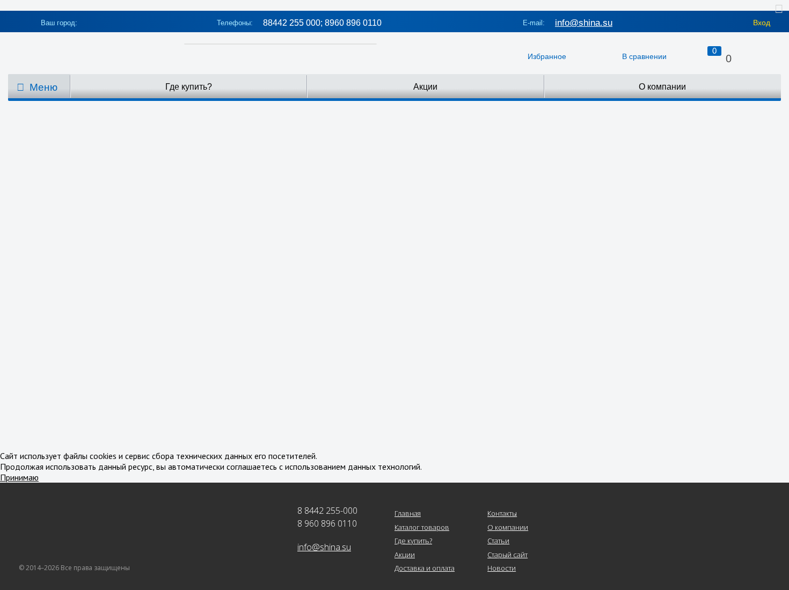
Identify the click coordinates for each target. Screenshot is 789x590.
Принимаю (19, 477)
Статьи (498, 541)
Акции (425, 86)
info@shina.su (583, 23)
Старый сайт (507, 555)
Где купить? (188, 86)
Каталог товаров (421, 527)
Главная (407, 513)
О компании (662, 86)
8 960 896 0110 (327, 523)
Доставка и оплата (424, 568)
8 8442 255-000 (327, 510)
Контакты (502, 513)
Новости (501, 568)
